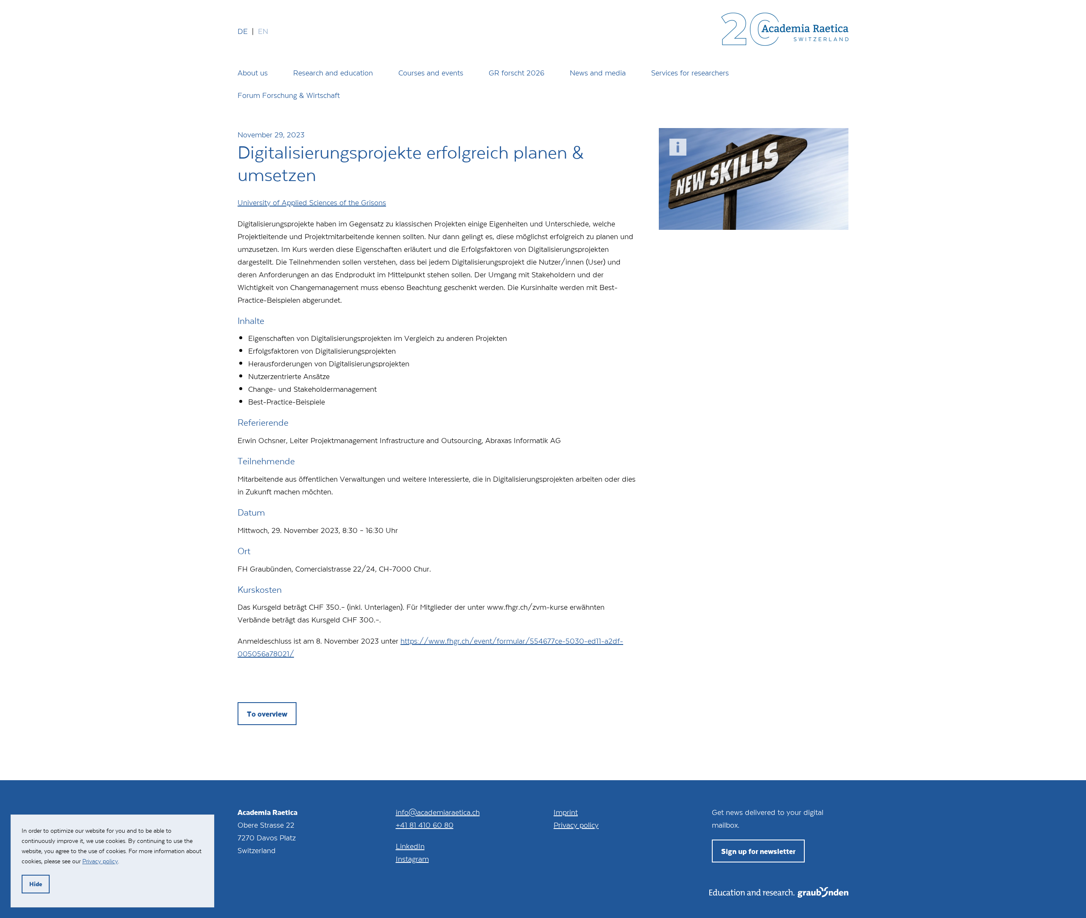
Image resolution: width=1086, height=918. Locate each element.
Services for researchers (690, 72)
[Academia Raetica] (784, 31)
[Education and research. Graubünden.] (778, 895)
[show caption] (677, 147)
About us (253, 72)
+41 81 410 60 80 (424, 825)
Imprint (566, 812)
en (263, 31)
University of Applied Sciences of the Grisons (312, 202)
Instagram (412, 859)
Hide (35, 884)
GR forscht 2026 (516, 72)
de (243, 31)
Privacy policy (576, 825)
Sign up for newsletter (758, 851)
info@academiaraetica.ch (438, 812)
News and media (598, 72)
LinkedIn (410, 846)
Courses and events (430, 72)
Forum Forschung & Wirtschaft (289, 95)
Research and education (333, 72)
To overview (267, 714)
